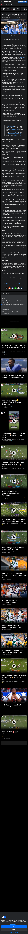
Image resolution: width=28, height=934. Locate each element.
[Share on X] (6, 288)
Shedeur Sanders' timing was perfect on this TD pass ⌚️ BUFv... (13, 465)
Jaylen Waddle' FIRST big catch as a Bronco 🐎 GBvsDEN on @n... (14, 677)
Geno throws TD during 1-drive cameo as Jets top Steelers (13, 651)
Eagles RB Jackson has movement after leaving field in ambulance (13, 305)
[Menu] (1, 1)
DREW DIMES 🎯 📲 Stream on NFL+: (13, 733)
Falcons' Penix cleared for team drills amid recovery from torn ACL (13, 301)
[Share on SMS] (21, 288)
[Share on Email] (18, 288)
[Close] (25, 913)
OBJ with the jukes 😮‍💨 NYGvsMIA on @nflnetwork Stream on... (12, 402)
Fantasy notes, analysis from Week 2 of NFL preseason (12, 626)
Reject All (14, 929)
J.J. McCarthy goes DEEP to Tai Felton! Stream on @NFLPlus (13, 521)
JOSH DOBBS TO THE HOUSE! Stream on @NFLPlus (13, 548)
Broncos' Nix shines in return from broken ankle (13, 601)
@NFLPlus (13, 132)
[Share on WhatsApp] (15, 288)
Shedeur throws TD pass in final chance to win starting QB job (12, 308)
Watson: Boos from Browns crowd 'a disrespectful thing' (13, 297)
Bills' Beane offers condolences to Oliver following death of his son (13, 312)
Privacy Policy (13, 924)
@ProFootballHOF (13, 129)
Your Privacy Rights (14, 932)
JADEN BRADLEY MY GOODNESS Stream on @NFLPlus (10, 493)
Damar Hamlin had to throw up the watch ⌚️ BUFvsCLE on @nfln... (13, 435)
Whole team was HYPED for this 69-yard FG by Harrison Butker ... (14, 348)
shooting (7, 66)
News (12, 4)
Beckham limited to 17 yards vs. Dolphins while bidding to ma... (13, 376)
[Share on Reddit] (9, 288)
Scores (8, 4)
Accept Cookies (14, 926)
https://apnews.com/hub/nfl (13, 283)
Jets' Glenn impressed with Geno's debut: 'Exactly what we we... (14, 575)
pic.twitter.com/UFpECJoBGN (13, 133)
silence (22, 57)
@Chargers (11, 126)
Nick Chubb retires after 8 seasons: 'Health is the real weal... (12, 707)
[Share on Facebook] (12, 288)
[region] (14, 923)
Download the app (22, 1)
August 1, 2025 (17, 135)
